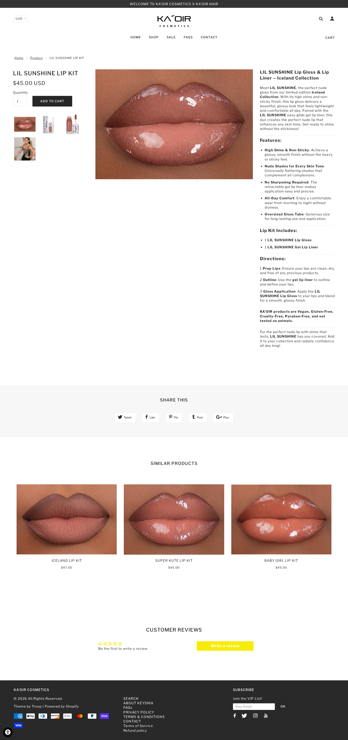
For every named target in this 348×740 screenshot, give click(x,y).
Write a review (225, 646)
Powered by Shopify (62, 706)
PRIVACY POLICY (138, 712)
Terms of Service (138, 726)
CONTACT (132, 721)
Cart (330, 38)
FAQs (127, 707)
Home (18, 58)
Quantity (20, 92)
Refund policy (135, 730)
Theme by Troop (28, 706)
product (36, 58)
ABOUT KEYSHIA (138, 703)
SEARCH (130, 698)
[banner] (174, 21)
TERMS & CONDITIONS (144, 717)
